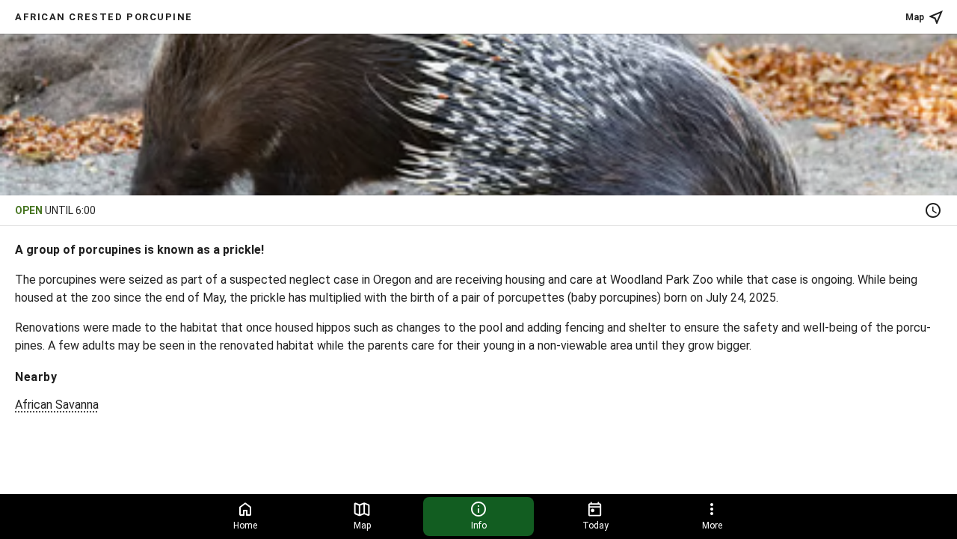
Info (479, 525)
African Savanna (57, 405)
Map (914, 17)
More (712, 525)
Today (595, 525)
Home (245, 525)
